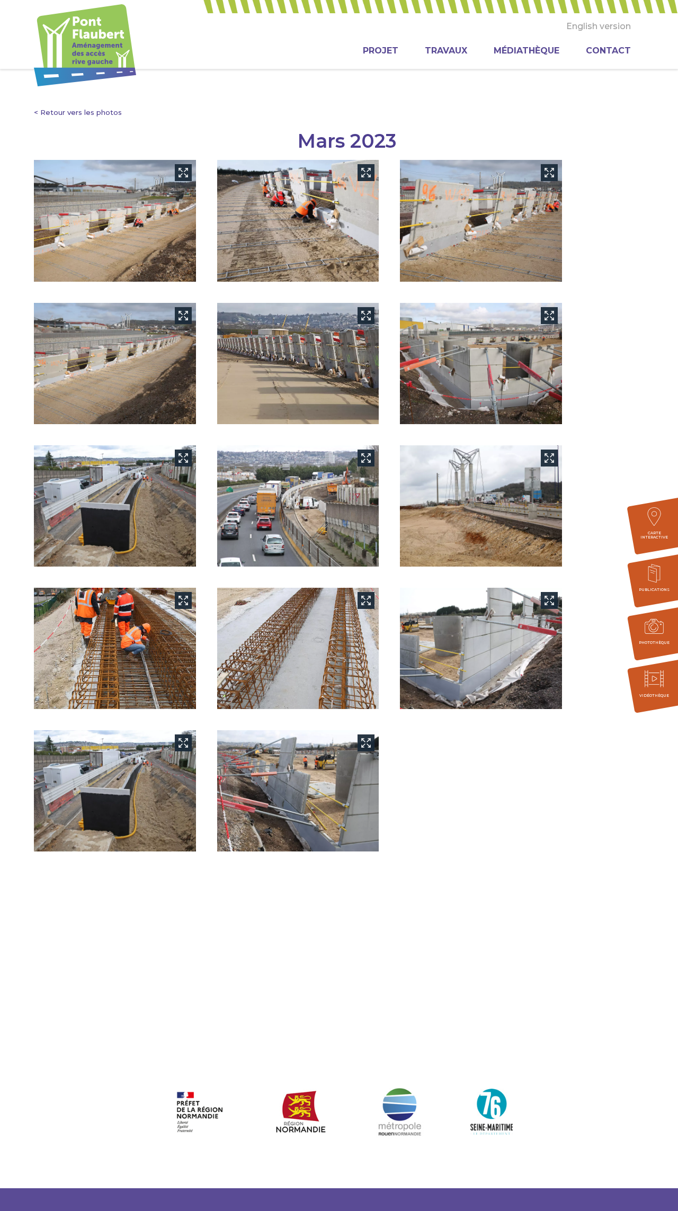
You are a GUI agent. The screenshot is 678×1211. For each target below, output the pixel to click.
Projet (380, 51)
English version (598, 26)
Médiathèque (526, 51)
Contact (608, 51)
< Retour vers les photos (78, 112)
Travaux (446, 51)
